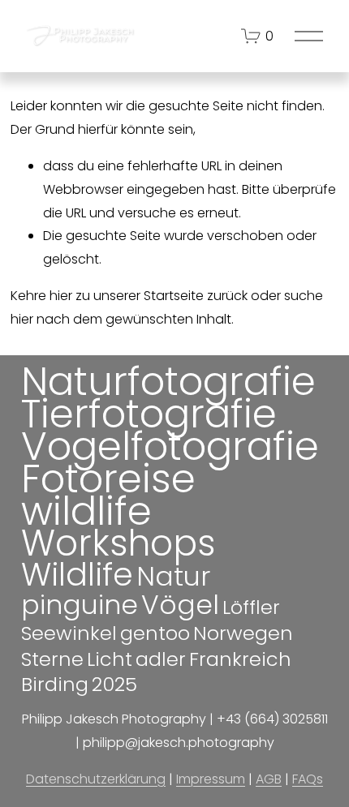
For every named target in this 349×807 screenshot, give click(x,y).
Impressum (210, 779)
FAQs (307, 779)
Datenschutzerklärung (96, 779)
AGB (269, 779)
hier (61, 295)
